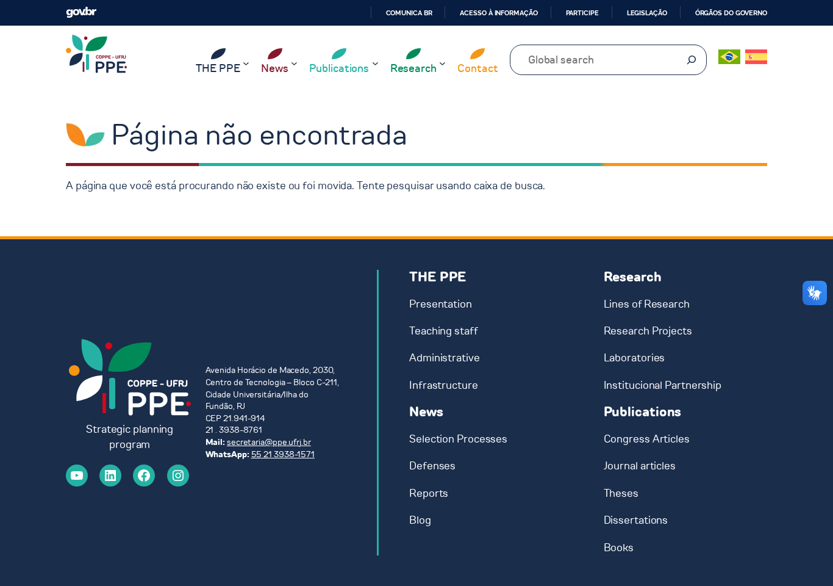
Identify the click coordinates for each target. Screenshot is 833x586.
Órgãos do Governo (731, 13)
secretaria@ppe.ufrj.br (269, 442)
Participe (582, 13)
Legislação (647, 13)
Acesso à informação (498, 13)
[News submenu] (294, 63)
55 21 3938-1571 (283, 454)
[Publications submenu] (375, 63)
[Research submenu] (442, 63)
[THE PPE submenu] (246, 63)
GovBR (81, 12)
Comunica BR (409, 13)
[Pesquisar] (691, 60)
